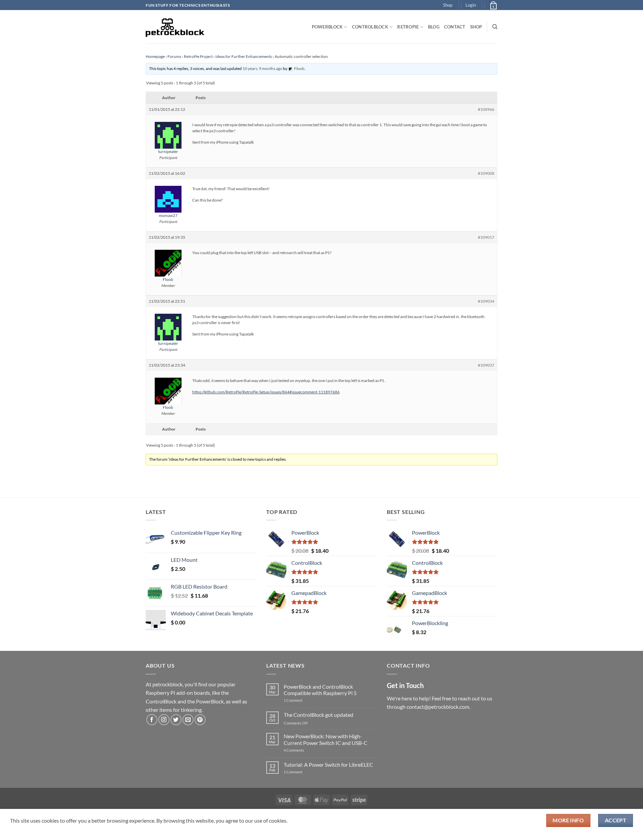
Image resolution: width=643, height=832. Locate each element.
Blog (433, 26)
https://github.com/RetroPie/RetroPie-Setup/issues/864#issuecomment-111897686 (266, 391)
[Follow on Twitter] (176, 719)
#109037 (486, 365)
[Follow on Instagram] (163, 719)
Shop (447, 5)
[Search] (494, 26)
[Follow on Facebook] (151, 719)
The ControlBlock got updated (318, 714)
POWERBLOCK (327, 26)
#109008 (486, 173)
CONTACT (455, 26)
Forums (174, 56)
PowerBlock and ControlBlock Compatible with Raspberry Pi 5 (320, 689)
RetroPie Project (198, 56)
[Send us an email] (188, 719)
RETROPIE (408, 26)
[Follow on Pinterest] (200, 719)
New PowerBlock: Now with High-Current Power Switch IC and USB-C (325, 739)
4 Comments (304, 750)
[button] (471, 5)
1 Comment (304, 700)
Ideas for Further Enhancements (243, 56)
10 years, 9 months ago (262, 68)
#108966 (486, 109)
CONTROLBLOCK (370, 26)
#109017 (486, 237)
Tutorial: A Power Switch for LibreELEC (328, 764)
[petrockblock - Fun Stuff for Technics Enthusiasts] (175, 27)
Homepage (155, 56)
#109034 (486, 301)
